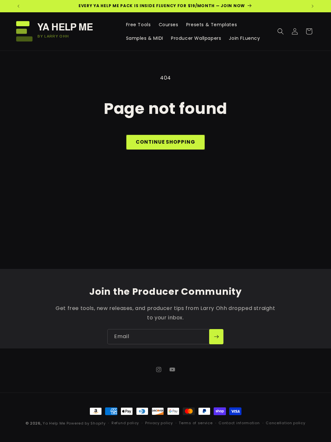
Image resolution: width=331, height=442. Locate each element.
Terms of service (195, 422)
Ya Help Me (54, 423)
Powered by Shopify (86, 423)
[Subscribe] (216, 336)
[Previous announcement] (18, 6)
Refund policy (125, 422)
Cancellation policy (285, 422)
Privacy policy (159, 422)
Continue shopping (165, 141)
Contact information (239, 422)
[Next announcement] (312, 6)
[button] (280, 31)
